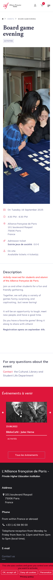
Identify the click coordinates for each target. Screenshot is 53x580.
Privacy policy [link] (27, 576)
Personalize (45, 572)
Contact (8, 371)
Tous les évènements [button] (26, 454)
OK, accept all (9, 572)
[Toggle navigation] (49, 7)
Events (11, 19)
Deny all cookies (28, 572)
